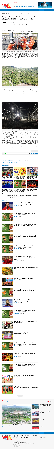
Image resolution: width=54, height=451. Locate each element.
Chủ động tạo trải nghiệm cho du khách (23, 375)
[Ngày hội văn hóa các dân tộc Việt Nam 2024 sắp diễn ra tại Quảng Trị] (35, 421)
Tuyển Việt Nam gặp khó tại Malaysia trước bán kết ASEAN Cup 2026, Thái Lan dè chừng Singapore (26, 386)
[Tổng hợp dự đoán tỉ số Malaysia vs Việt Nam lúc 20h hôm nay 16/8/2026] (7, 357)
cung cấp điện (35, 195)
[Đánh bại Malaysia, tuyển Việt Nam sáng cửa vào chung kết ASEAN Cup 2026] (7, 335)
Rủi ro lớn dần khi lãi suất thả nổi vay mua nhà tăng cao (23, 7)
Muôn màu (30, 13)
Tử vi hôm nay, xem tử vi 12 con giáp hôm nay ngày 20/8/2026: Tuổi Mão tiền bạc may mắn (25, 289)
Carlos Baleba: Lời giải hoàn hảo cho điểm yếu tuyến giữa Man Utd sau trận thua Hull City (32, 177)
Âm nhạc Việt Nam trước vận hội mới (23, 278)
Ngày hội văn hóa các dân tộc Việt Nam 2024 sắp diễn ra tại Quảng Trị (46, 419)
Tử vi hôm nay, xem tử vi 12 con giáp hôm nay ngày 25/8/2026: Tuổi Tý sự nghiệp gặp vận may (19, 190)
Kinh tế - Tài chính (13, 432)
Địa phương (47, 432)
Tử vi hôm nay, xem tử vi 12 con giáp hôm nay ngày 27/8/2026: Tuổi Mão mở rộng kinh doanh (19, 177)
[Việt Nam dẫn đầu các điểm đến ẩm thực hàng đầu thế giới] (7, 271)
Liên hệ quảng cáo (43, 437)
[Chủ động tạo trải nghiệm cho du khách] (7, 379)
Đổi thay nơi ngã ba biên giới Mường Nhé (12, 425)
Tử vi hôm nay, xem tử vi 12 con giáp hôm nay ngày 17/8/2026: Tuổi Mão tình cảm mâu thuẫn (25, 343)
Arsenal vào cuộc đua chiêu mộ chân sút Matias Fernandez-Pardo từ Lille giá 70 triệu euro (25, 203)
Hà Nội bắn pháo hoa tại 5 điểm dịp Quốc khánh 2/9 (32, 190)
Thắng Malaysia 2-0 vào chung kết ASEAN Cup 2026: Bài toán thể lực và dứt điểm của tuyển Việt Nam (25, 258)
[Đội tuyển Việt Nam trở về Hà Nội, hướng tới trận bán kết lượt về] (7, 325)
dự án (13, 193)
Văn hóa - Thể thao (10, 13)
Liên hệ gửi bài (43, 439)
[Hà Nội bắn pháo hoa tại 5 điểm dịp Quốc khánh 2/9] (32, 184)
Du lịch (16, 13)
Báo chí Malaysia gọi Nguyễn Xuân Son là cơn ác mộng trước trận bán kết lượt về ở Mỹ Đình (25, 300)
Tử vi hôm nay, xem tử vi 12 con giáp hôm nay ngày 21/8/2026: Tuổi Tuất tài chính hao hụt (25, 246)
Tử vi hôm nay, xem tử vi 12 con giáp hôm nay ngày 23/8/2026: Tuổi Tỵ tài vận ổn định (25, 225)
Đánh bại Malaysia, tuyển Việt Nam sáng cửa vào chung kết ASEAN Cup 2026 (25, 332)
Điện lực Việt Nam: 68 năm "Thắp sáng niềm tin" (10, 162)
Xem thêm (20, 395)
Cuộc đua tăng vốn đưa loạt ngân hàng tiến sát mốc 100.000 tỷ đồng (25, 5)
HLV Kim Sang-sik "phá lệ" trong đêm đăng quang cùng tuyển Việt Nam (7, 177)
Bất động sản (28, 432)
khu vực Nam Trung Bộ (28, 195)
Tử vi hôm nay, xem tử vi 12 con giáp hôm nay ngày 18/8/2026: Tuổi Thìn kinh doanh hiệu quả (25, 311)
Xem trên (47, 401)
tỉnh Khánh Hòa (21, 195)
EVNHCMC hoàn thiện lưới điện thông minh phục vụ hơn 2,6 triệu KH (13, 160)
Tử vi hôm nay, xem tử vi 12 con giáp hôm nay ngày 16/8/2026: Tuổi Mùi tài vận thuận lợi (25, 365)
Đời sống (4, 13)
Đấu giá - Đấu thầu (21, 432)
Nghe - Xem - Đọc (25, 13)
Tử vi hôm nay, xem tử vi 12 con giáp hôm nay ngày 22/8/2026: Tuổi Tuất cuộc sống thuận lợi (25, 235)
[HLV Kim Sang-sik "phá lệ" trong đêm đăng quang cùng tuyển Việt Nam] (7, 171)
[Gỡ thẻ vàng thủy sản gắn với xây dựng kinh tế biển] (35, 413)
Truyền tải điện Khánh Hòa (25, 193)
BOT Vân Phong (17, 193)
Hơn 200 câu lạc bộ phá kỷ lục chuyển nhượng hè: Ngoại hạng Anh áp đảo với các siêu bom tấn (7, 190)
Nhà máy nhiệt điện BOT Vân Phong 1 (12, 195)
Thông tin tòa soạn (43, 435)
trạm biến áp (9, 197)
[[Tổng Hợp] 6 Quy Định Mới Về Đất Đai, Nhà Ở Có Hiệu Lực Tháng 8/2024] (35, 428)
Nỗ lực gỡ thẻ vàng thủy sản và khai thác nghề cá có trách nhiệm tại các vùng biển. (45, 405)
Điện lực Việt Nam (19, 197)
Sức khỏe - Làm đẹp (35, 432)
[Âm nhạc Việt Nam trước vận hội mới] (7, 282)
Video (3, 426)
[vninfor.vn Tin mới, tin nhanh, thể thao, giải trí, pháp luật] (6, 6)
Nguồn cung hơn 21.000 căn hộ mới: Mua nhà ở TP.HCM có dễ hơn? (25, 6)
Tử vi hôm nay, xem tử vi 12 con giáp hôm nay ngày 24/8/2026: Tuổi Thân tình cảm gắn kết (25, 214)
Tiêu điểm (6, 432)
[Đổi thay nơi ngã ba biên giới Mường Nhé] (16, 414)
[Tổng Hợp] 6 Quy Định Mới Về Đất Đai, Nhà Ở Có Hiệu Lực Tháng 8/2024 (45, 426)
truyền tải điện (9, 193)
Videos (7, 401)
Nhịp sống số (20, 13)
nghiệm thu (13, 197)
